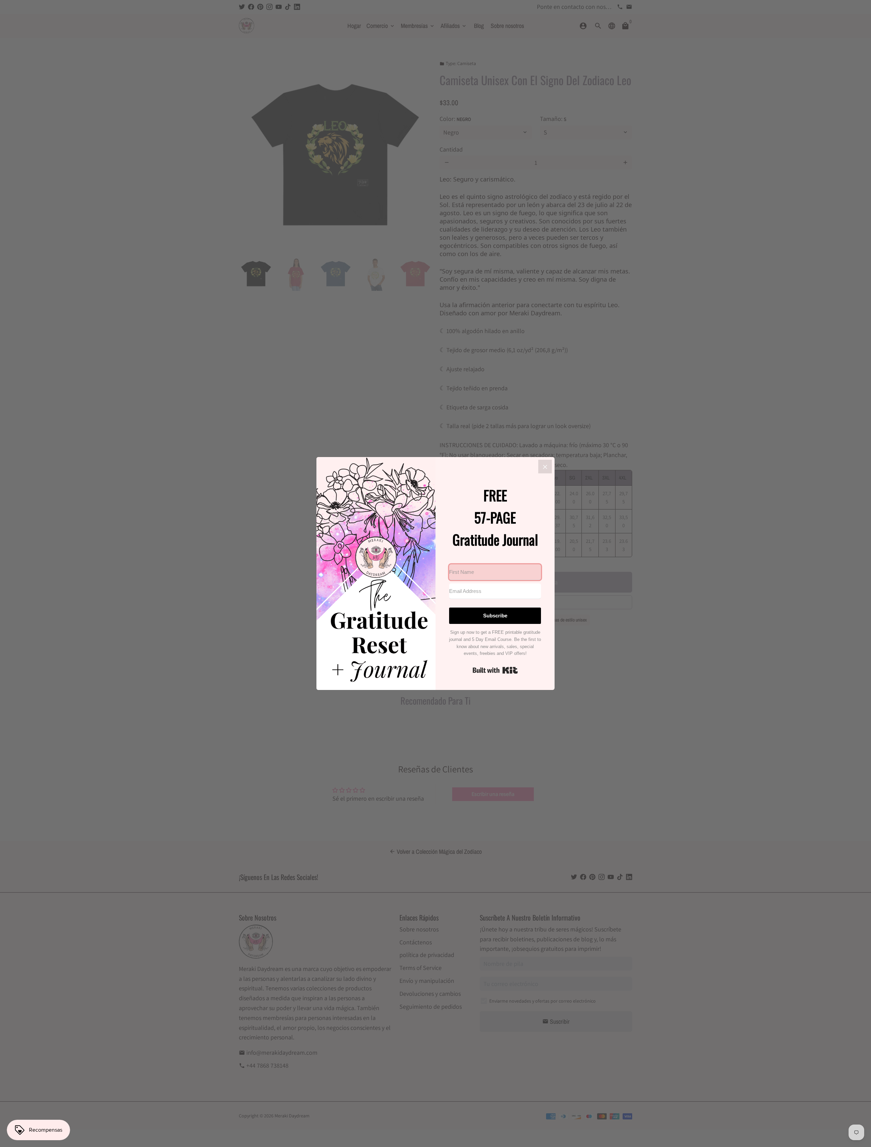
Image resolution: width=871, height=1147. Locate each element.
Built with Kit (495, 670)
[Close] (545, 466)
